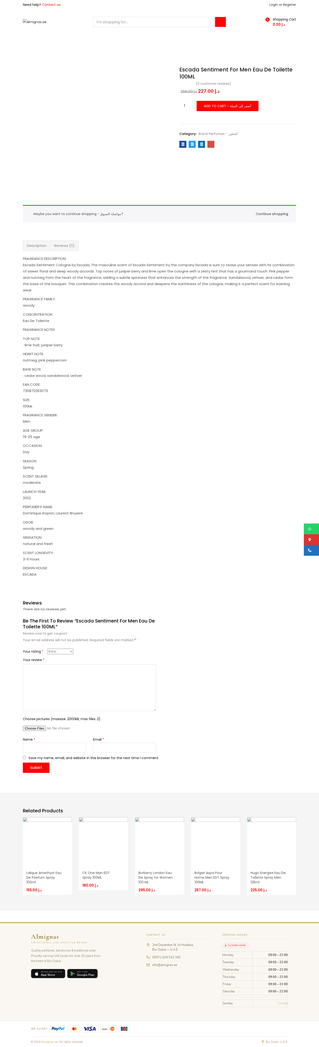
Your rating (33, 651)
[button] (282, 22)
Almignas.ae (49, 1042)
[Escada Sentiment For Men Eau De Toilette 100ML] (182, 144)
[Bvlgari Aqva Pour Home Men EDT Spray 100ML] (215, 841)
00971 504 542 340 (166, 957)
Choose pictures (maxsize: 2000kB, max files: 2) (61, 719)
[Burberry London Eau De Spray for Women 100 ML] (159, 841)
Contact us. (51, 4)
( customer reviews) (213, 83)
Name (29, 739)
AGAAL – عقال (83, 39)
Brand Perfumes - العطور (218, 133)
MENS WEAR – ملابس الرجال (44, 39)
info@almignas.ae (164, 965)
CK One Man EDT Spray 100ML (96, 875)
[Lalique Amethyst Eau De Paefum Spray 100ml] (47, 841)
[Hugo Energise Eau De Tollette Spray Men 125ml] (271, 841)
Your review (33, 660)
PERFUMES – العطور (116, 39)
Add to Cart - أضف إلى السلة (227, 106)
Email (98, 739)
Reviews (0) (64, 245)
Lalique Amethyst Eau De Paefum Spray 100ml (43, 877)
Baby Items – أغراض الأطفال (48, 50)
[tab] (36, 246)
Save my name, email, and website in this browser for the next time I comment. (93, 758)
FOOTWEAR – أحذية (201, 39)
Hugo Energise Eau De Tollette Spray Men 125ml (268, 877)
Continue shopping (272, 214)
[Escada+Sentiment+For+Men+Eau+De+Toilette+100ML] (192, 144)
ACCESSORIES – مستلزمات (158, 39)
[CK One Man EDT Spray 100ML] (103, 841)
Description (36, 245)
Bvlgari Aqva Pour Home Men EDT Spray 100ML (212, 877)
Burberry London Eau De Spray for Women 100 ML (155, 877)
